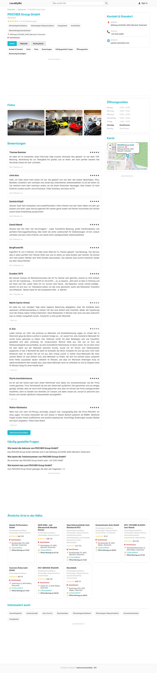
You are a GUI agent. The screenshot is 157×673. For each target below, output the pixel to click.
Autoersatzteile (32, 613)
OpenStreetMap (142, 169)
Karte (29, 49)
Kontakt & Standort (16, 49)
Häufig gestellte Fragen (64, 49)
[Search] (106, 3)
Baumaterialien (62, 613)
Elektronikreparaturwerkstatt (19, 30)
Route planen (38, 44)
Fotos (36, 49)
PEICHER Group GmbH (125, 145)
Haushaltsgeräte (15, 613)
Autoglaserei (62, 26)
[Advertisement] (54, 76)
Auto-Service (47, 613)
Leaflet (132, 169)
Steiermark (22, 9)
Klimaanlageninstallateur (18, 26)
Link (63, 469)
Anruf (12, 44)
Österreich (11, 9)
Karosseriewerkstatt (131, 613)
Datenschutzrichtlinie (84, 668)
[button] (128, 156)
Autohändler (75, 26)
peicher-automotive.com (120, 43)
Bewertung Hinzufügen (17, 54)
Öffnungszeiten (82, 49)
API (95, 668)
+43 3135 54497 (117, 34)
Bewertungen (47, 49)
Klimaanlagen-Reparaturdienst (42, 26)
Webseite (23, 44)
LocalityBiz (16, 3)
